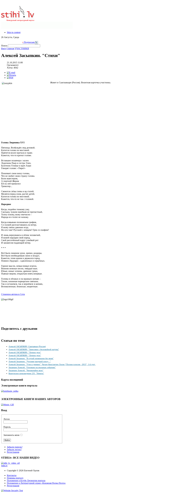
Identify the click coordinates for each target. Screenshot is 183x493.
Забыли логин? (14, 449)
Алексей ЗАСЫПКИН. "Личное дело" (25, 352)
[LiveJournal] (36, 43)
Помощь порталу (15, 478)
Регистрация (13, 452)
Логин (6, 419)
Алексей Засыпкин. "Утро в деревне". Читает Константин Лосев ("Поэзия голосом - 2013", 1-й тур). (52, 364)
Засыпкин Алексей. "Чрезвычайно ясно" (26, 370)
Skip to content (13, 32)
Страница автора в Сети (13, 294)
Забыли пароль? (14, 447)
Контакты (11, 475)
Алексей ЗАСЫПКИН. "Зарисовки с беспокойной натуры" (34, 349)
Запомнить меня (11, 435)
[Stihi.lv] (17, 17)
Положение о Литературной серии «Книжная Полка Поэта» (36, 483)
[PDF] (10, 77)
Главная (10, 48)
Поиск (4, 45)
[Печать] (11, 75)
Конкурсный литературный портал (20, 20)
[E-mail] (11, 72)
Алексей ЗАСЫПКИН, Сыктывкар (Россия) (27, 346)
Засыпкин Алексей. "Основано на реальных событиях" (32, 367)
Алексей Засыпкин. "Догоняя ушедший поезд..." (30, 361)
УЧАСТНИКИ (22, 48)
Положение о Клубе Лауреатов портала (26, 480)
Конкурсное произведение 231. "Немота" (26, 373)
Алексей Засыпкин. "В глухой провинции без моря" (31, 358)
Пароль (7, 427)
